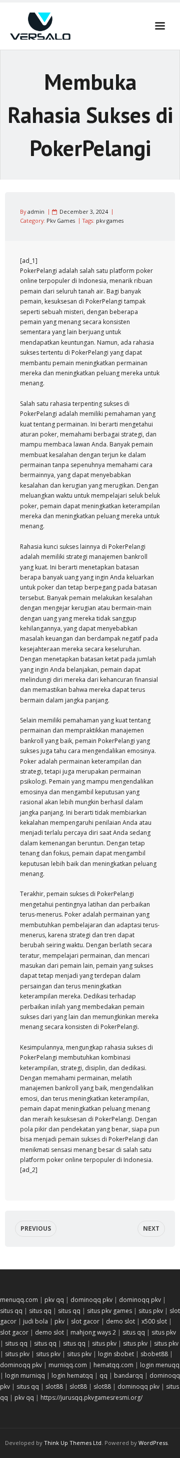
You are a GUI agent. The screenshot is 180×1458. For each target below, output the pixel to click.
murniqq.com (67, 1365)
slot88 (54, 1386)
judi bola (35, 1321)
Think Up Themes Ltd (73, 1442)
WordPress (153, 1442)
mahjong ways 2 (93, 1332)
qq (104, 1375)
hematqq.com (114, 1365)
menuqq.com (19, 1299)
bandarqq (128, 1375)
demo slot (120, 1321)
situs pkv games (109, 1310)
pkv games (110, 220)
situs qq (11, 1310)
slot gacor (85, 1321)
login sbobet (116, 1354)
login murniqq (25, 1375)
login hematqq (72, 1375)
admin (36, 211)
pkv (59, 1321)
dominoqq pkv (91, 1299)
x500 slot (154, 1321)
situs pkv (150, 1310)
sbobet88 (154, 1354)
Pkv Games (60, 220)
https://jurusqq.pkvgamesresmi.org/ (91, 1397)
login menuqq (160, 1365)
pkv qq (54, 1299)
